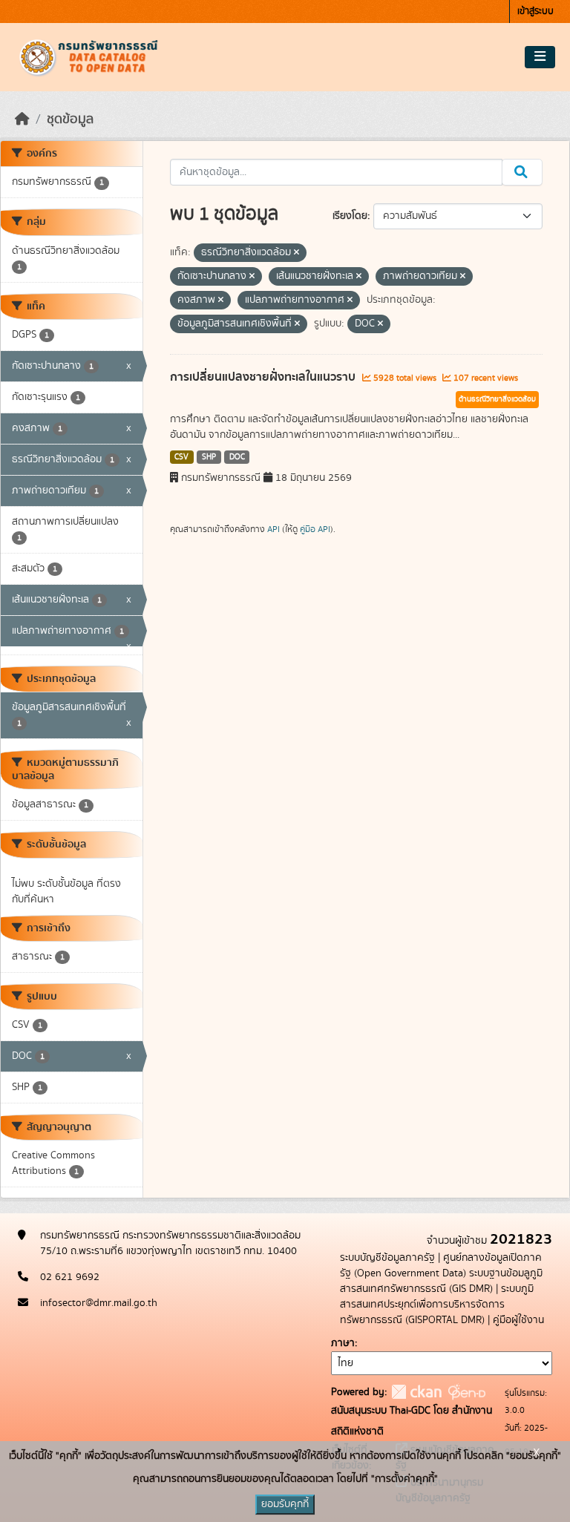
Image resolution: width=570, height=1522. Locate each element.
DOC (237, 457)
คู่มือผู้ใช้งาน (518, 1320)
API (273, 529)
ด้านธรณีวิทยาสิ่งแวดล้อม (497, 399)
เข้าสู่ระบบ (535, 11)
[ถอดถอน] (296, 253)
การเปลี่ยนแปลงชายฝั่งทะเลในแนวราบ (264, 377)
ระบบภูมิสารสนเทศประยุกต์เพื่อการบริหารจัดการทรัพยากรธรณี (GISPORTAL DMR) (437, 1305)
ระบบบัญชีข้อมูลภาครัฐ (387, 1257)
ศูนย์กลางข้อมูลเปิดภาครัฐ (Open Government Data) (441, 1265)
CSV (181, 457)
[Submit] (522, 172)
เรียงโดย (349, 216)
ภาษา (343, 1343)
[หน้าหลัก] (22, 119)
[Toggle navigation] (540, 57)
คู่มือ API (315, 529)
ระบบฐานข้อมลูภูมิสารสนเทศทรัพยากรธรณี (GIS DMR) (441, 1281)
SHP (209, 457)
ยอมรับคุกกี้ (285, 1504)
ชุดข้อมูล (70, 119)
